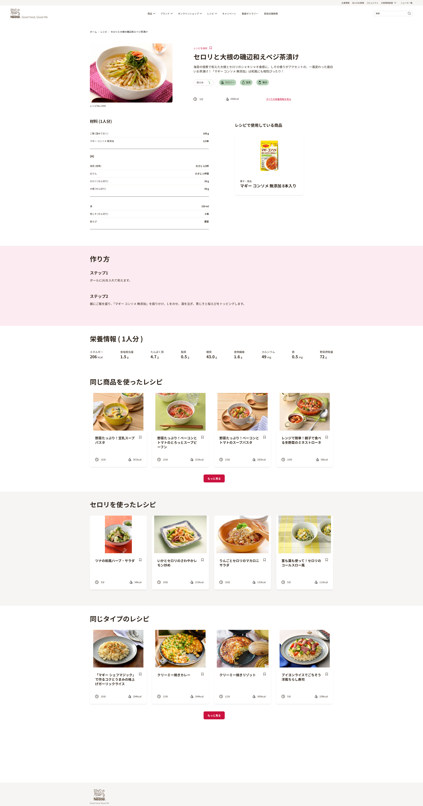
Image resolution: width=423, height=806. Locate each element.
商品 (150, 13)
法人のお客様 (358, 2)
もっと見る (214, 478)
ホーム (93, 31)
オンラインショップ (188, 13)
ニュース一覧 (406, 2)
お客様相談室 (387, 2)
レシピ (210, 13)
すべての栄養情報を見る (278, 99)
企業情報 (345, 2)
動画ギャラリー (250, 13)
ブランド (165, 13)
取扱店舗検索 (271, 13)
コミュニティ (372, 2)
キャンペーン (229, 13)
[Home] (30, 13)
